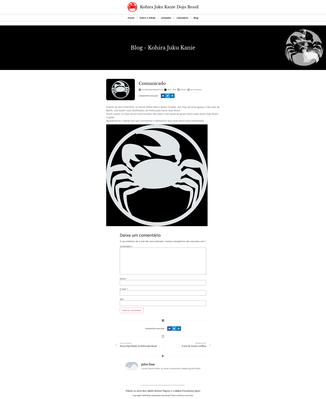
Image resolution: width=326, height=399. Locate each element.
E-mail (124, 289)
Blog (196, 17)
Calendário (182, 17)
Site (122, 299)
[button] (163, 95)
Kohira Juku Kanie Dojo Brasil (169, 7)
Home (131, 17)
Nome (123, 279)
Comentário (126, 246)
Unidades (166, 17)
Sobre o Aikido (148, 17)
